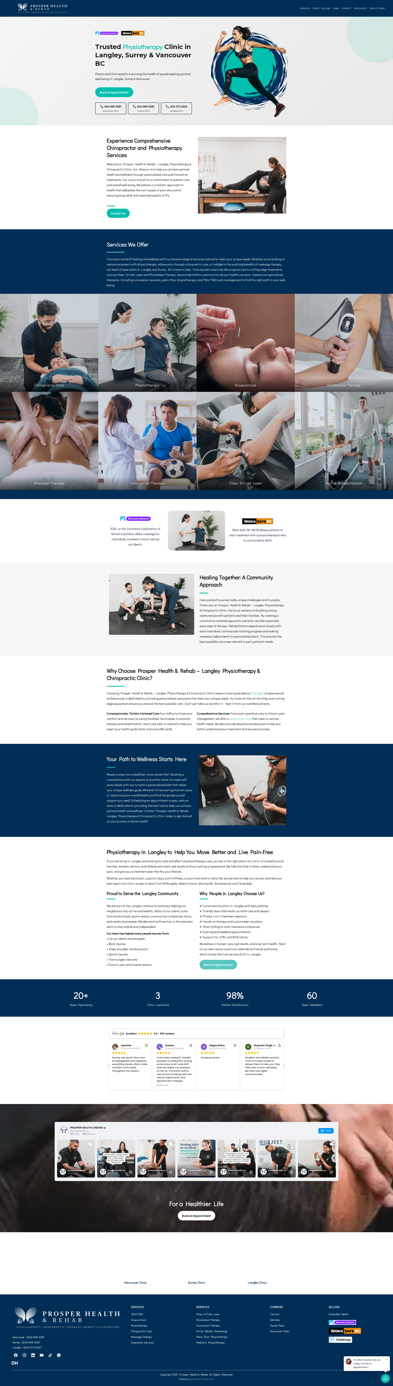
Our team (257, 693)
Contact (346, 8)
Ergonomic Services (142, 1342)
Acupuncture (138, 1320)
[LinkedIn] (33, 1355)
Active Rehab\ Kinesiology (212, 1331)
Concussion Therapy (208, 1325)
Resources (360, 8)
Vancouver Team (279, 1331)
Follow (328, 1130)
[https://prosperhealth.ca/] (42, 7)
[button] (284, 1065)
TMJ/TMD (137, 1314)
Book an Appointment (114, 92)
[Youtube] (41, 1355)
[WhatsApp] (58, 1355)
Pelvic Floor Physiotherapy (212, 1337)
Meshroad (195, 1379)
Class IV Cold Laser (208, 1314)
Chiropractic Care (141, 1331)
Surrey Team (277, 1325)
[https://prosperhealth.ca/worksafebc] (257, 521)
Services (305, 8)
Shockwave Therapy (208, 1320)
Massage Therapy (141, 1337)
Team (336, 8)
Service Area (377, 8)
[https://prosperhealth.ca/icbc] (135, 518)
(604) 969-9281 (35, 1337)
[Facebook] (16, 1355)
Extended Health (339, 1314)
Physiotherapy (139, 1325)
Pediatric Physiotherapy (210, 1342)
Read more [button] (162, 1085)
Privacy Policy (208, 1379)
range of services (240, 719)
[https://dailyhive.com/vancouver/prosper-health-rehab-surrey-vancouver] (67, 1363)
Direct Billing (321, 8)
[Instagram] (24, 1355)
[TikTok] (50, 1355)
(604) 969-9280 (30, 1342)
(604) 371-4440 (32, 1347)
